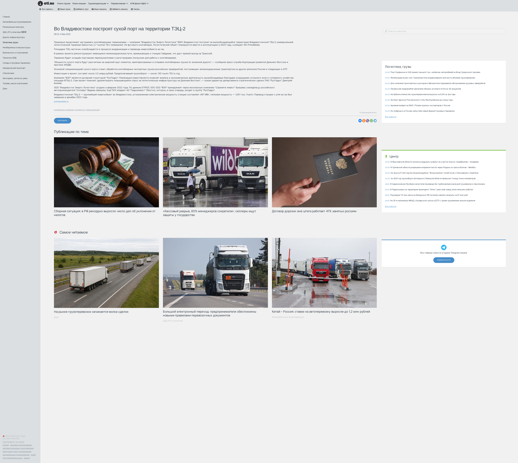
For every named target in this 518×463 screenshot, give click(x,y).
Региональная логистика (13, 27)
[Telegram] (375, 120)
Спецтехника (8, 73)
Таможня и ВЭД (9, 58)
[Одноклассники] (363, 120)
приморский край (93, 110)
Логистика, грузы (10, 42)
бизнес (27, 458)
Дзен (5, 88)
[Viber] (367, 120)
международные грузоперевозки (17, 451)
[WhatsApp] (371, 120)
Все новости (390, 117)
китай (33, 455)
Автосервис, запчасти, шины (15, 78)
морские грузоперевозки (21, 445)
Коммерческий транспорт (14, 68)
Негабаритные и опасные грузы (16, 47)
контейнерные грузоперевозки (16, 455)
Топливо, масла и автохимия (15, 83)
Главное (6, 17)
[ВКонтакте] (360, 120)
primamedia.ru (61, 101)
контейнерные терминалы (64, 110)
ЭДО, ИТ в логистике (12, 32)
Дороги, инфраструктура (14, 37)
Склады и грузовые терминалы (16, 63)
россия (6, 445)
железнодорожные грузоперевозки (18, 448)
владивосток (80, 110)
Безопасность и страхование (15, 52)
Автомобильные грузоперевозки (17, 22)
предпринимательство (12, 458)
